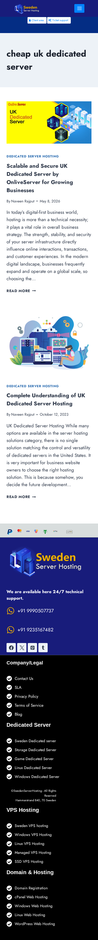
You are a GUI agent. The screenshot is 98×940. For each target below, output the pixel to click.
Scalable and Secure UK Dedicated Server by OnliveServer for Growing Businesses (40, 178)
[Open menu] (79, 8)
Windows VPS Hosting (33, 834)
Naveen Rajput (22, 201)
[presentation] (49, 122)
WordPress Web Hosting (35, 923)
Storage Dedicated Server (35, 749)
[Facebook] (11, 647)
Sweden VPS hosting (31, 825)
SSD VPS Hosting (29, 861)
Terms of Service (29, 705)
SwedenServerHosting (28, 791)
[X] (21, 647)
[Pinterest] (32, 647)
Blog (18, 714)
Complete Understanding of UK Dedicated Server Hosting (46, 400)
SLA (18, 687)
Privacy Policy (26, 696)
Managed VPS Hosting (33, 852)
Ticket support (59, 20)
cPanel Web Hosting (31, 897)
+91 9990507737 (35, 610)
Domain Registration (31, 888)
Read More (21, 290)
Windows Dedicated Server (37, 776)
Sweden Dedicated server (35, 741)
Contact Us (24, 678)
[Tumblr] (43, 647)
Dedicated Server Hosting (33, 156)
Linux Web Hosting (30, 915)
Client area (37, 20)
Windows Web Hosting (34, 906)
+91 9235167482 (35, 629)
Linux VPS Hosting (29, 843)
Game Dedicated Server (34, 758)
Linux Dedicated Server (33, 767)
